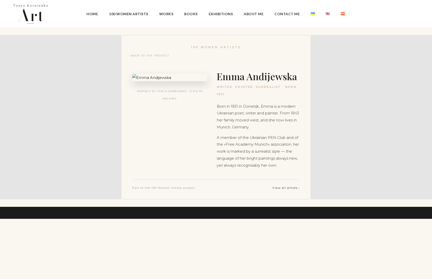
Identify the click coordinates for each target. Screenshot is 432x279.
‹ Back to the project (148, 55)
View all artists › (286, 188)
